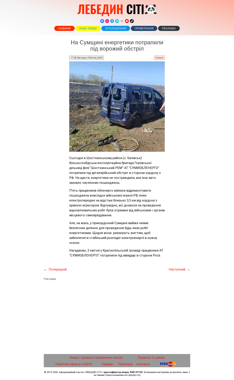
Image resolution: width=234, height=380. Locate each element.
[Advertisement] (117, 317)
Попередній (58, 269)
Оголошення (115, 28)
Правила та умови (151, 357)
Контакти (143, 364)
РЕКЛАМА (169, 28)
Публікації (125, 364)
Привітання (144, 28)
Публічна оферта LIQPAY (74, 364)
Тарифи (107, 364)
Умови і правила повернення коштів (96, 357)
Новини (64, 28)
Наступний (177, 269)
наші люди (88, 28)
